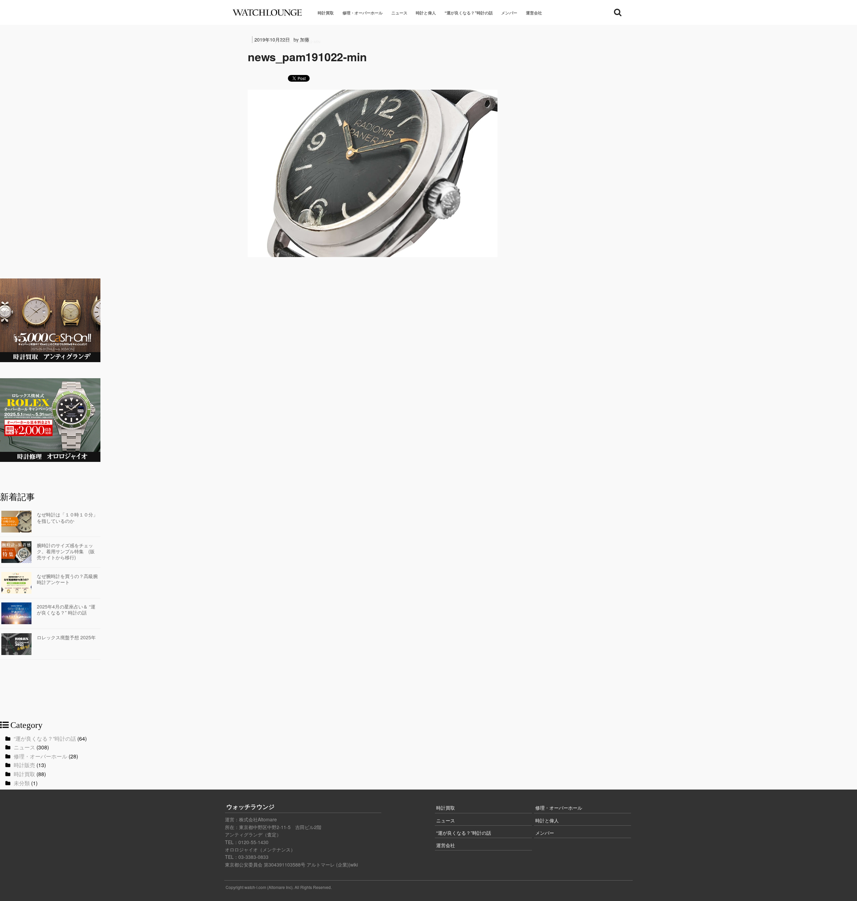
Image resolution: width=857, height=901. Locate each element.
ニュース (399, 13)
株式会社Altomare (258, 819)
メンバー (509, 13)
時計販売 (24, 765)
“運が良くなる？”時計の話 (469, 13)
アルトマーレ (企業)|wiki (332, 864)
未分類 (22, 783)
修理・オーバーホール (362, 13)
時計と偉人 (426, 13)
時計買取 (326, 13)
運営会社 (534, 13)
